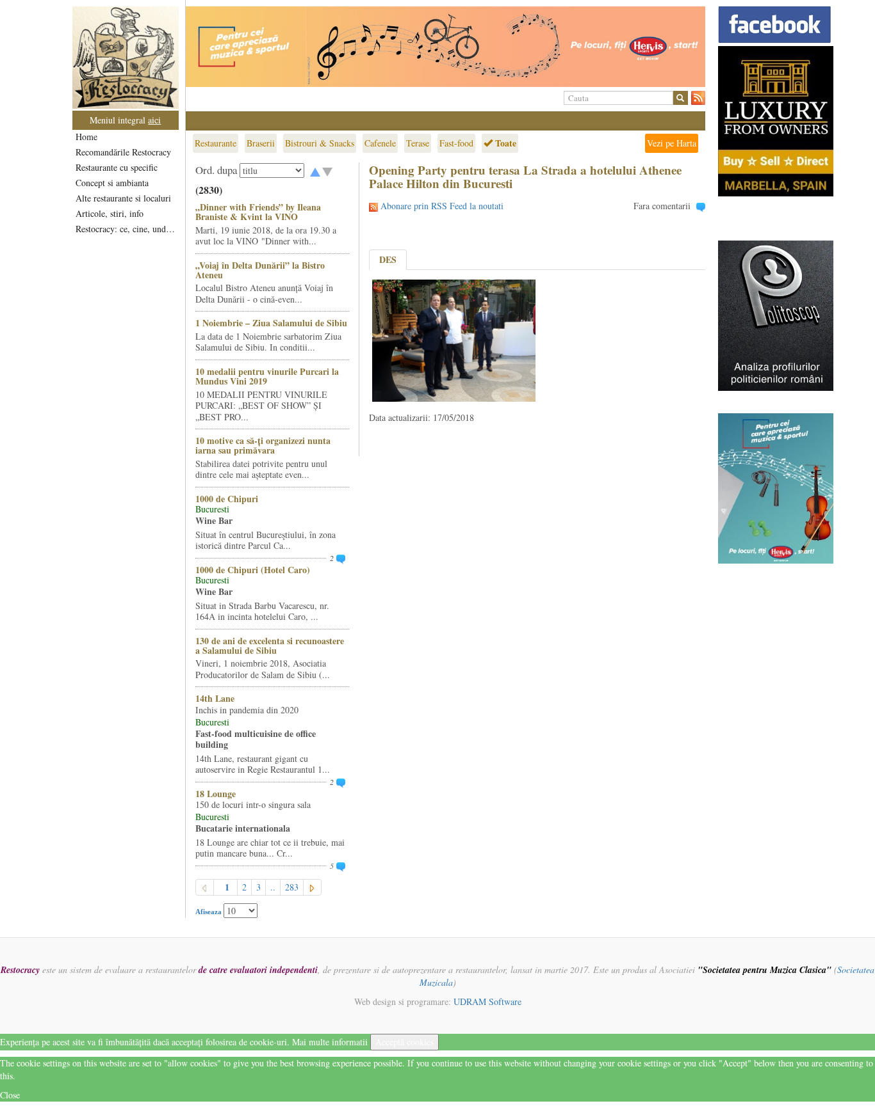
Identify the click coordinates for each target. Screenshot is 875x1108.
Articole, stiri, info (109, 213)
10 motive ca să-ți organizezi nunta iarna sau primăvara (263, 445)
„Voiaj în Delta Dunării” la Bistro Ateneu (260, 269)
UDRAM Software (487, 1001)
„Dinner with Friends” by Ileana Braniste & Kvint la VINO (258, 211)
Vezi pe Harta (671, 143)
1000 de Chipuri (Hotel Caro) (252, 569)
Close (10, 1095)
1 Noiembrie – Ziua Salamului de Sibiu (271, 322)
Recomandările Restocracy (123, 152)
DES (388, 259)
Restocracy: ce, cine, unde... (126, 229)
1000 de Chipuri (226, 498)
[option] (445, 46)
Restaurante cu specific (117, 167)
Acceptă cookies (404, 1042)
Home (86, 137)
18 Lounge (215, 793)
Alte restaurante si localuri (123, 198)
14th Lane (214, 698)
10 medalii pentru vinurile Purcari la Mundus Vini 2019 (267, 376)
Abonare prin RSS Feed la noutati (441, 206)
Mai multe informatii (330, 1042)
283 (291, 887)
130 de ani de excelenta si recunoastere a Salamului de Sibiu (269, 645)
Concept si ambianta (112, 183)
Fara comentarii (662, 206)
